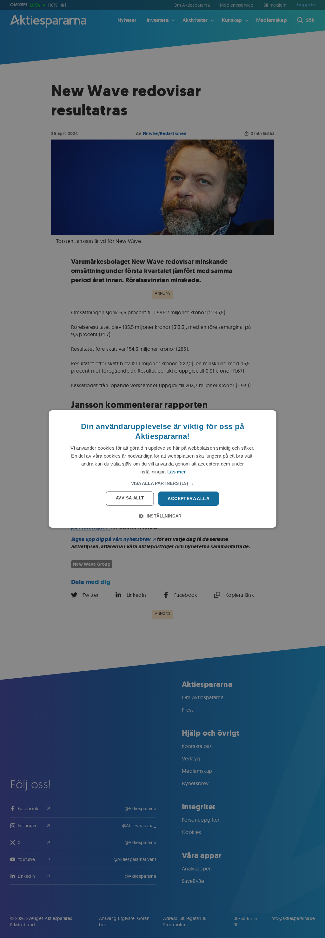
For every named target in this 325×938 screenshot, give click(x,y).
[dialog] (162, 469)
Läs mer (176, 471)
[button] (162, 483)
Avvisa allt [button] (130, 498)
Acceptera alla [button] (188, 498)
